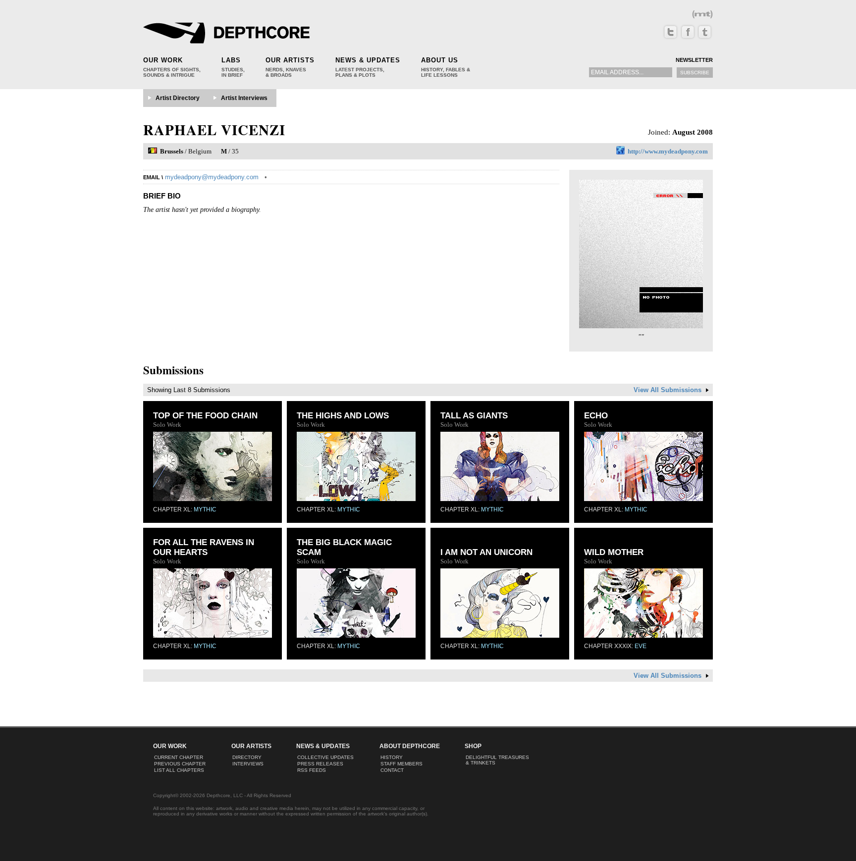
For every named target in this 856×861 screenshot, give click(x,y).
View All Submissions (668, 390)
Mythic (205, 509)
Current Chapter (178, 757)
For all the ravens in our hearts (203, 547)
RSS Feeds (311, 770)
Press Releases (320, 763)
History (391, 757)
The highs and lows (343, 415)
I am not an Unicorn (486, 552)
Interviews (248, 763)
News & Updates (367, 60)
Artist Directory (178, 98)
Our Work (163, 60)
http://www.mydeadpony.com (668, 151)
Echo (596, 415)
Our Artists (290, 60)
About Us (439, 60)
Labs (231, 60)
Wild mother (613, 552)
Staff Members (401, 763)
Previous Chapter (180, 763)
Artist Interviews (244, 98)
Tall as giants (474, 415)
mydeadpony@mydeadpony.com (212, 177)
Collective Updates (325, 757)
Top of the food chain (205, 415)
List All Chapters (179, 770)
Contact (392, 770)
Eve (640, 646)
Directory (247, 757)
